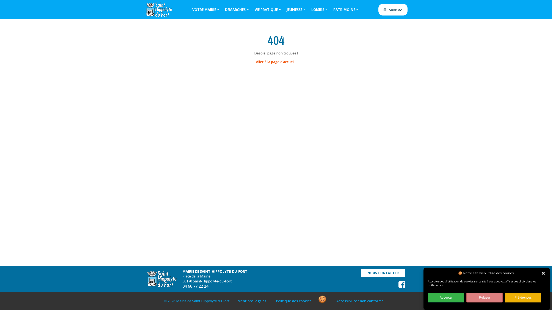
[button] (543, 273)
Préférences (523, 297)
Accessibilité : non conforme (360, 301)
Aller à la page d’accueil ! (276, 61)
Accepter (446, 297)
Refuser (484, 297)
